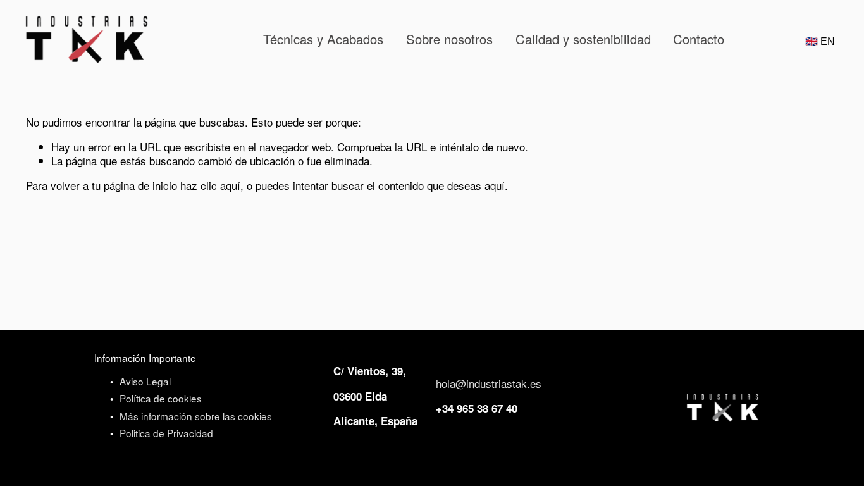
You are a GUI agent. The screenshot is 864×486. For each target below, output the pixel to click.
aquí (494, 185)
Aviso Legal (145, 381)
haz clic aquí (210, 185)
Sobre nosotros (449, 39)
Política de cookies (161, 398)
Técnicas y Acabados (323, 39)
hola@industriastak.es (488, 383)
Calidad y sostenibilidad (583, 39)
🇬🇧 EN (820, 42)
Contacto (698, 39)
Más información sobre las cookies (196, 416)
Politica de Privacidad (166, 433)
